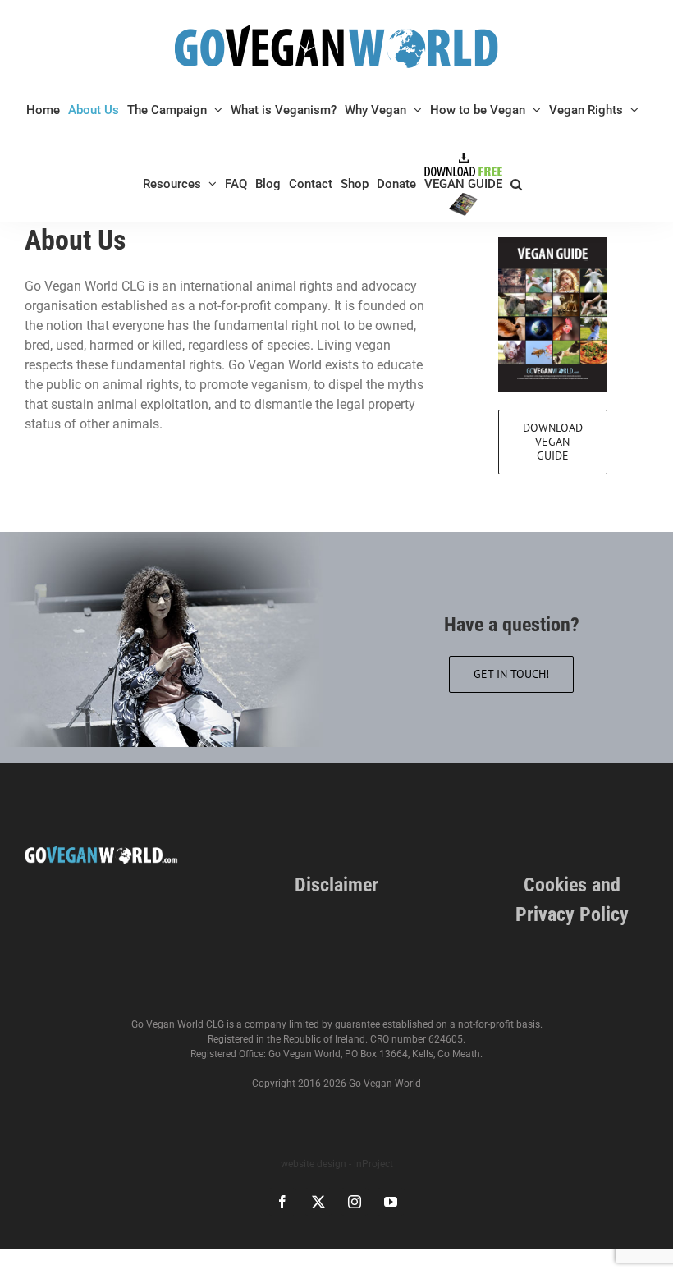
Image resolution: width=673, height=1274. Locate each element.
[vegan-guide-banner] (552, 243)
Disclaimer (336, 884)
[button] (516, 184)
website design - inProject (337, 1164)
